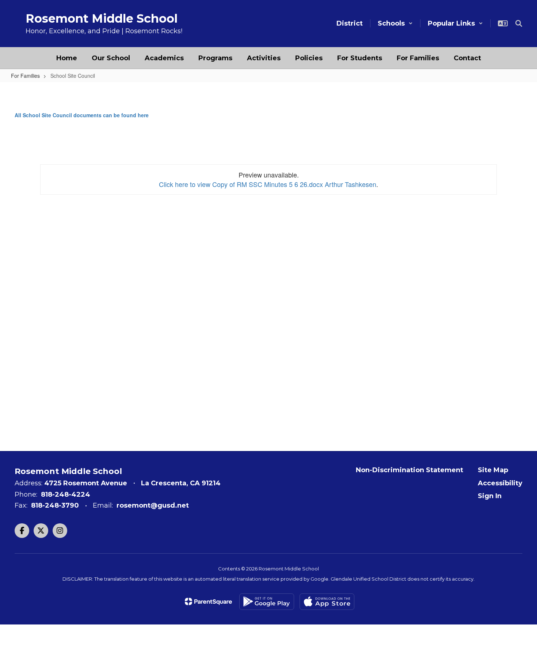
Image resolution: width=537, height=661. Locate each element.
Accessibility (500, 483)
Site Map (493, 470)
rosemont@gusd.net (153, 505)
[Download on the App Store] (327, 601)
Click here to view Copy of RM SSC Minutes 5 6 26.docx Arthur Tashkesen (267, 184)
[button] (395, 23)
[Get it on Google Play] (266, 601)
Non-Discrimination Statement (409, 470)
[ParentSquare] (208, 601)
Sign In (490, 496)
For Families (25, 75)
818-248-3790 (55, 505)
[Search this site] (518, 23)
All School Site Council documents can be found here (82, 115)
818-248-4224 (65, 494)
